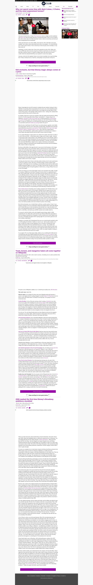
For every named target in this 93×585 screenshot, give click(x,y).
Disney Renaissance (44, 439)
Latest (21, 6)
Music (44, 6)
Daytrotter (31, 0)
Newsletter (70, 6)
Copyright (54, 575)
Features (19, 14)
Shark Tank (23, 37)
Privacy (58, 575)
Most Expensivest (37, 36)
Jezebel (23, 0)
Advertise (38, 575)
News (27, 6)
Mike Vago (18, 257)
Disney (23, 78)
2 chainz (23, 14)
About (28, 575)
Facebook (49, 575)
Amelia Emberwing (20, 75)
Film (38, 6)
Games (50, 6)
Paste (16, 0)
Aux (64, 6)
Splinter (27, 0)
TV (33, 6)
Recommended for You (67, 8)
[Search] (16, 6)
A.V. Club (20, 0)
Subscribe (57, 6)
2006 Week (23, 407)
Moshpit (35, 0)
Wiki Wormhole (24, 260)
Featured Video (65, 28)
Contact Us (63, 575)
